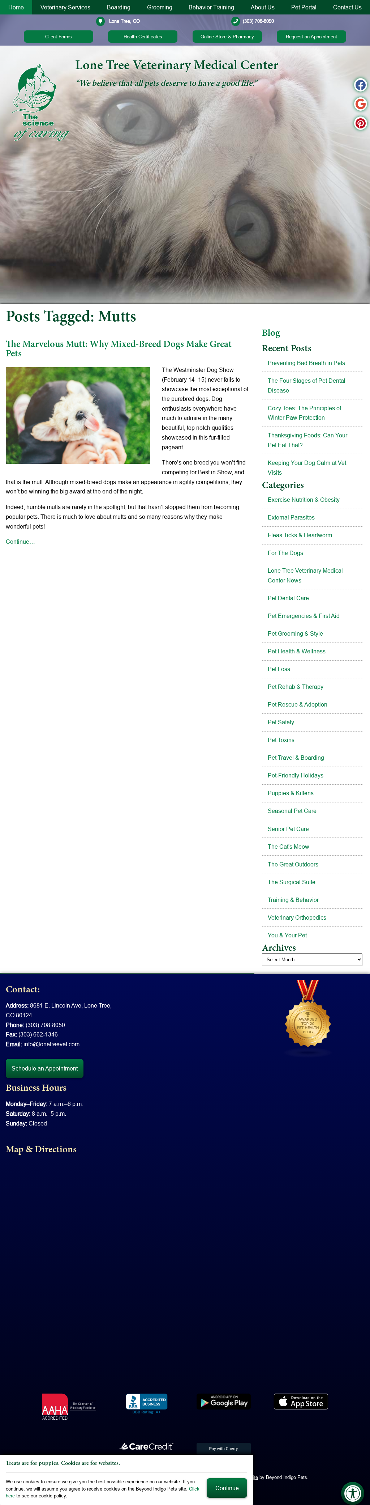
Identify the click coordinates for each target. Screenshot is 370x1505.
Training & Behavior (293, 899)
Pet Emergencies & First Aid (304, 615)
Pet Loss (279, 669)
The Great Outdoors (293, 864)
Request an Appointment (311, 36)
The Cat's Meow (288, 846)
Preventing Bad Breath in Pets (306, 363)
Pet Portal (304, 7)
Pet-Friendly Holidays (295, 775)
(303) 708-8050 (258, 21)
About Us (263, 7)
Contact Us (347, 7)
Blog (271, 333)
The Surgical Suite (291, 882)
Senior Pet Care (288, 829)
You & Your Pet (287, 935)
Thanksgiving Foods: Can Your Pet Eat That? (307, 440)
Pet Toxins (281, 740)
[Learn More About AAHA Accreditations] (69, 1407)
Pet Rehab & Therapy (295, 686)
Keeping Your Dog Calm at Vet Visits (307, 467)
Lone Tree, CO (124, 21)
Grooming (159, 7)
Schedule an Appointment (45, 1068)
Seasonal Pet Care (292, 810)
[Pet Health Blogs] (308, 1018)
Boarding (118, 7)
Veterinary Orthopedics (297, 917)
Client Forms (58, 36)
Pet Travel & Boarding (296, 757)
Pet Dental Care (288, 598)
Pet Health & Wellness (297, 651)
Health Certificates (143, 36)
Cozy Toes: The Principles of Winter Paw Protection (304, 413)
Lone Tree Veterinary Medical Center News (305, 575)
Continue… (20, 541)
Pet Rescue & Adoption (297, 704)
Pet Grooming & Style (295, 633)
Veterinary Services (65, 7)
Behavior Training (211, 7)
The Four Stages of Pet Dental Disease (306, 385)
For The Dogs (285, 553)
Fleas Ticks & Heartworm (300, 535)
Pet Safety (281, 722)
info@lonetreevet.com (51, 1044)
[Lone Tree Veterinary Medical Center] (40, 102)
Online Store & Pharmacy (227, 36)
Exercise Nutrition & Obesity (304, 499)
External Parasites (291, 517)
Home (16, 7)
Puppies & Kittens (291, 793)
